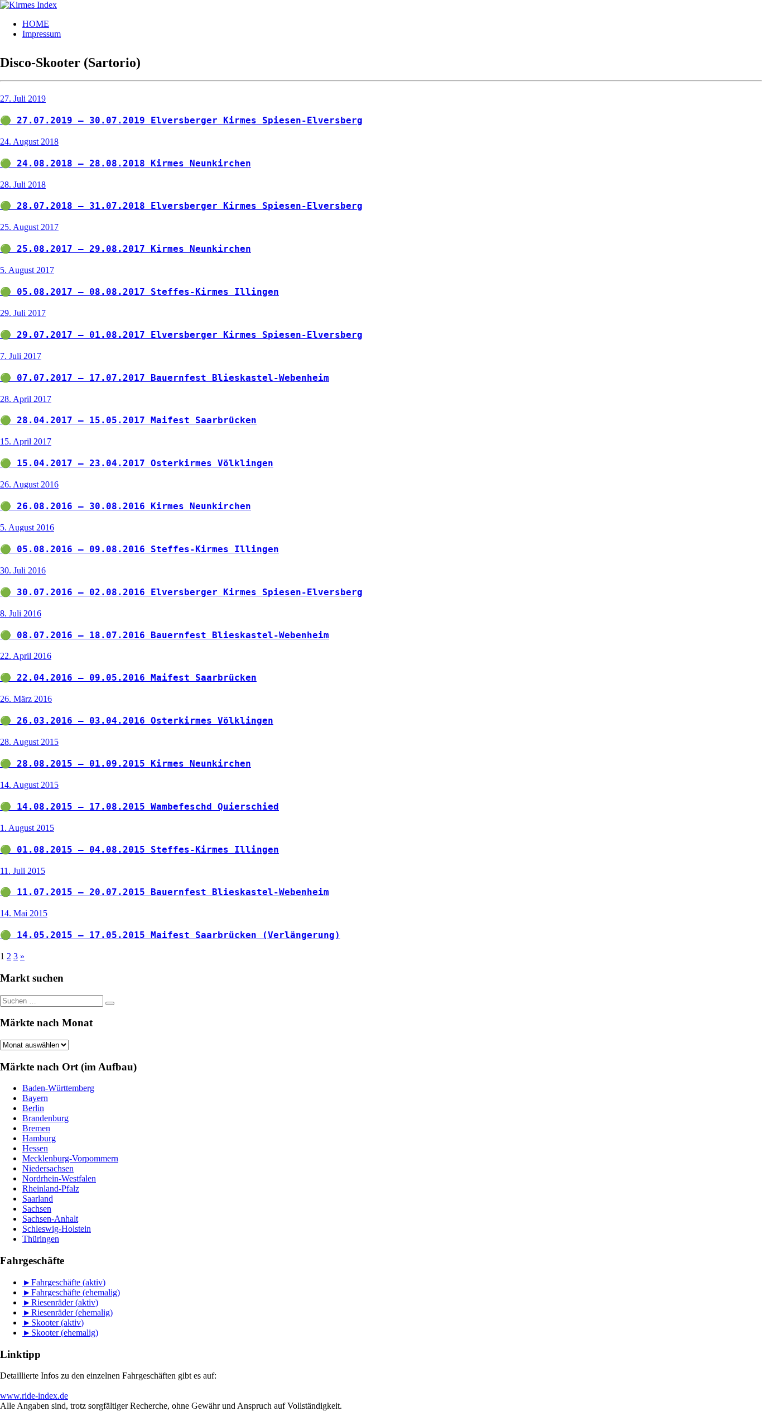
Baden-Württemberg (58, 1088)
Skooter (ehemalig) (64, 1332)
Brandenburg (45, 1118)
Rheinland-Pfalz (50, 1188)
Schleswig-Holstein (56, 1228)
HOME (35, 23)
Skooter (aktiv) (57, 1322)
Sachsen (36, 1208)
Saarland (37, 1198)
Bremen (36, 1128)
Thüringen (40, 1238)
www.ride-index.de (34, 1395)
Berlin (33, 1108)
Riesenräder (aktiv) (64, 1302)
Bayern (35, 1098)
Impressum (41, 34)
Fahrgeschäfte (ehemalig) (75, 1292)
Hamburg (39, 1138)
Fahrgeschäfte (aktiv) (68, 1282)
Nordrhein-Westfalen (59, 1178)
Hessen (35, 1148)
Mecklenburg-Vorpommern (70, 1158)
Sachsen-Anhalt (50, 1218)
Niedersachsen (48, 1168)
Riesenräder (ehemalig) (72, 1312)
